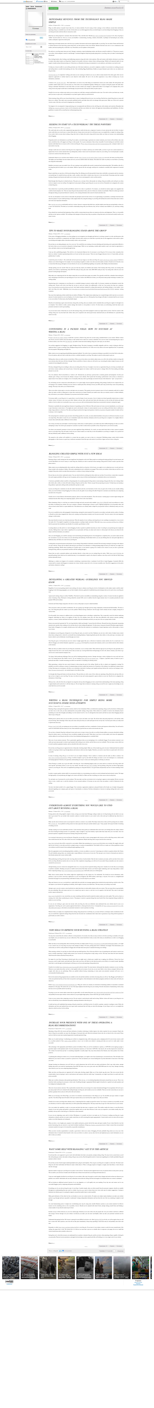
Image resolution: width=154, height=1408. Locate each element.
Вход (46, 1)
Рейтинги (55, 1)
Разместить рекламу (138, 1284)
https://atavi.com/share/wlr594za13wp (109, 522)
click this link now (53, 74)
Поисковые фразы (39, 62)
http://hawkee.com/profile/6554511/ (97, 1125)
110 (109, 1251)
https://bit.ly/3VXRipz (91, 765)
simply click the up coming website (108, 259)
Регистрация (40, 1)
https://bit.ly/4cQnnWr (54, 843)
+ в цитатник (67, 25)
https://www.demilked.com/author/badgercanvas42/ (61, 287)
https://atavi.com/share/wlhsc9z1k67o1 (58, 757)
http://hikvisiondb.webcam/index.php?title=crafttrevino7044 (108, 992)
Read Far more (80, 1190)
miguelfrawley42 (26, 8)
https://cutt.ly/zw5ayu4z (75, 402)
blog (53, 116)
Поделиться (119, 119)
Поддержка (113, 1)
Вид (115, 1)
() (106, 119)
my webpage (78, 642)
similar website (68, 1041)
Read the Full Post (99, 1219)
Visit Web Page (68, 341)
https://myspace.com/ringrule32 (56, 670)
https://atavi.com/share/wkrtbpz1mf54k (68, 1227)
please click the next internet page (89, 658)
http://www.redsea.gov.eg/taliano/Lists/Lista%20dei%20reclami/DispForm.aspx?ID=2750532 (91, 289)
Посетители (37, 61)
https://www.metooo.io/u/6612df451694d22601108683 (104, 943)
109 (111, 1251)
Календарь (120, 1251)
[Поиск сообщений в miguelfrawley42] (41, 37)
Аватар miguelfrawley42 (35, 19)
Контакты (138, 1283)
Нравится (112, 119)
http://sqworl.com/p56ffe (96, 843)
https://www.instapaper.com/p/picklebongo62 (72, 870)
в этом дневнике (31, 40)
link (84, 1080)
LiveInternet (28, 2)
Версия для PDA (138, 1282)
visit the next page (61, 82)
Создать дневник (53, 8)
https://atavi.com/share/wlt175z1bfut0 (101, 35)
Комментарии (38, 6)
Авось (62, 1)
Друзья (32, 6)
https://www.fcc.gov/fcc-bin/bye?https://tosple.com (91, 157)
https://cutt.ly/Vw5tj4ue (116, 553)
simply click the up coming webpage (59, 337)
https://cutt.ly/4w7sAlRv (56, 726)
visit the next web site (56, 204)
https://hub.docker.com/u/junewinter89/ (69, 967)
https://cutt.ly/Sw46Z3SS (55, 896)
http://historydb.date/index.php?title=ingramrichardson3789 (96, 144)
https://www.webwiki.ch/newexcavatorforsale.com (65, 984)
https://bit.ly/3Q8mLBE (103, 502)
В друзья (36, 28)
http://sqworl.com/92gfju (58, 108)
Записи (27, 6)
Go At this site (53, 823)
